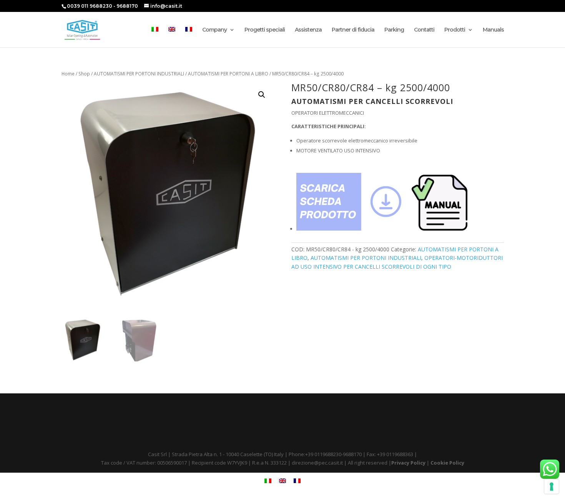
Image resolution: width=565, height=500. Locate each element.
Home (68, 73)
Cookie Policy (447, 462)
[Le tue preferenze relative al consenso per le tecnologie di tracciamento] (551, 486)
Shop (84, 73)
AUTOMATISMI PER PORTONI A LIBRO (228, 73)
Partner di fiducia (353, 30)
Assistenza (308, 30)
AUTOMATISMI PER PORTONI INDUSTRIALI (139, 73)
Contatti (424, 30)
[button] (262, 95)
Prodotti (454, 30)
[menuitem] (154, 37)
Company (214, 30)
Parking (394, 30)
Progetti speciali (264, 30)
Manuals (493, 30)
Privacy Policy (408, 462)
